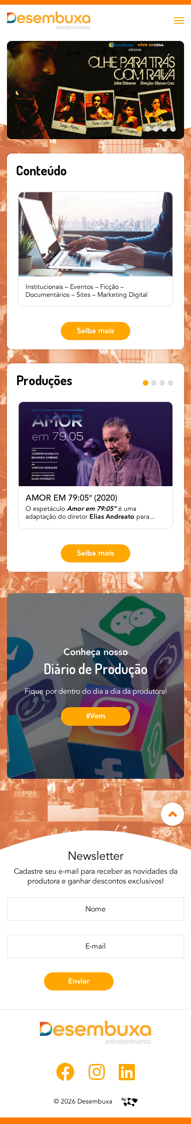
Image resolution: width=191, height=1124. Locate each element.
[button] (139, 129)
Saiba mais (95, 331)
